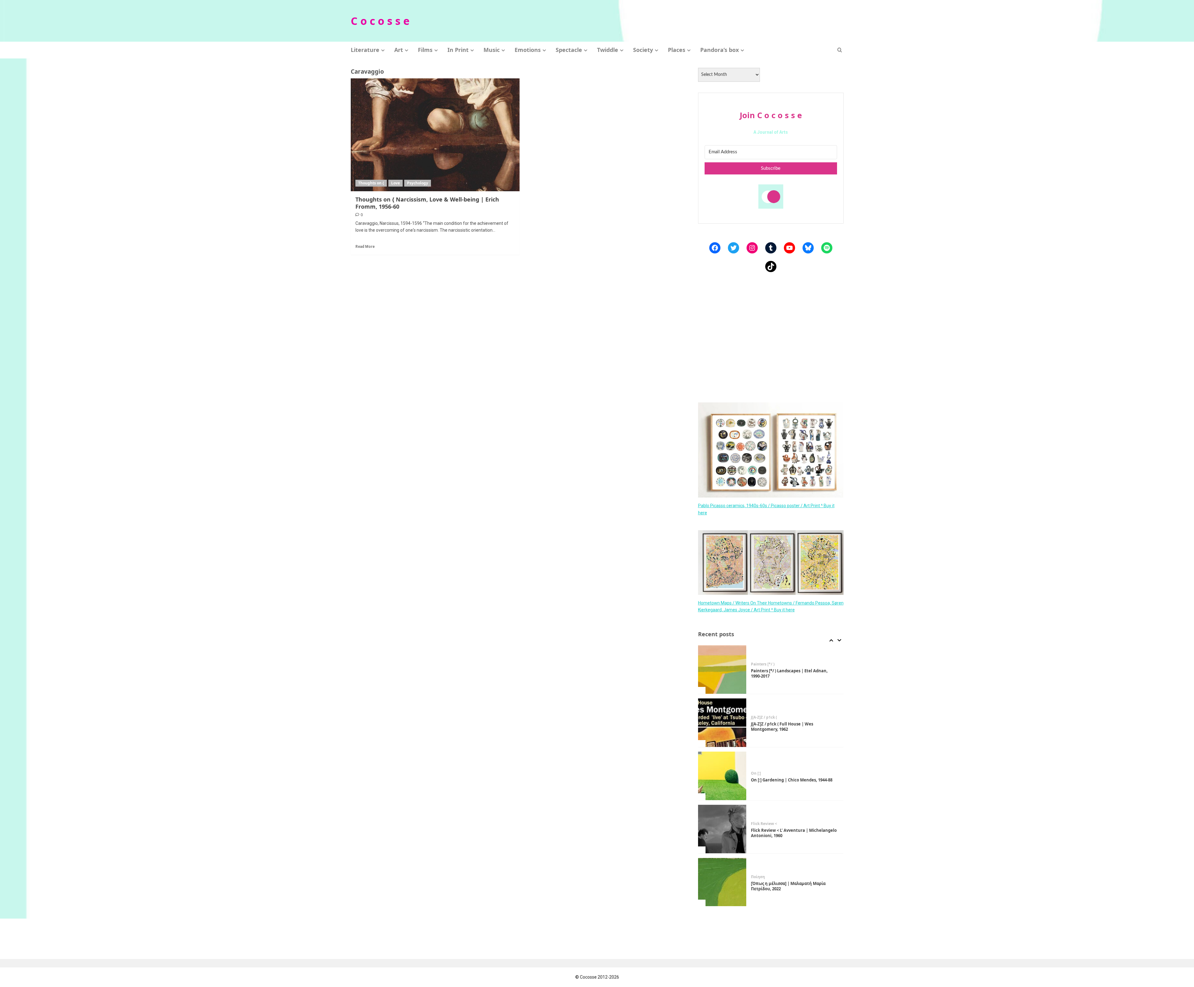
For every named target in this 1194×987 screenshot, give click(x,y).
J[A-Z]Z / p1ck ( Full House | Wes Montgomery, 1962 (782, 673)
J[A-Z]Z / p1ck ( (764, 664)
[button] (840, 49)
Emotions (528, 49)
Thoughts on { (371, 183)
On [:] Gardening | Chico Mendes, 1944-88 (791, 727)
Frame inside (763, 877)
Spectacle (569, 49)
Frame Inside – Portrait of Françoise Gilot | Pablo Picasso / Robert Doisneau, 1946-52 (794, 886)
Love (395, 183)
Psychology (417, 183)
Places (676, 49)
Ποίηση (758, 824)
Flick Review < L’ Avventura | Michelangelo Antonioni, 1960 (794, 780)
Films (425, 49)
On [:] (756, 720)
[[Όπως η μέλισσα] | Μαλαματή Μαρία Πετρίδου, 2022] (722, 829)
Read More (365, 246)
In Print (458, 49)
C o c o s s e (380, 21)
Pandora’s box (719, 49)
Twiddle (607, 49)
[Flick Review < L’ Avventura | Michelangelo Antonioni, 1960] (722, 776)
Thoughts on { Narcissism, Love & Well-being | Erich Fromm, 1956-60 (427, 203)
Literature (365, 49)
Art (398, 49)
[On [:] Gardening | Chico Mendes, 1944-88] (722, 723)
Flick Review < (764, 770)
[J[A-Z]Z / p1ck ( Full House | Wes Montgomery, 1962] (722, 670)
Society (643, 49)
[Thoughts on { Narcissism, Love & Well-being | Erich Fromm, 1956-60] (435, 134)
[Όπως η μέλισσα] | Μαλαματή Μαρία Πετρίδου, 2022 (788, 833)
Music (492, 49)
